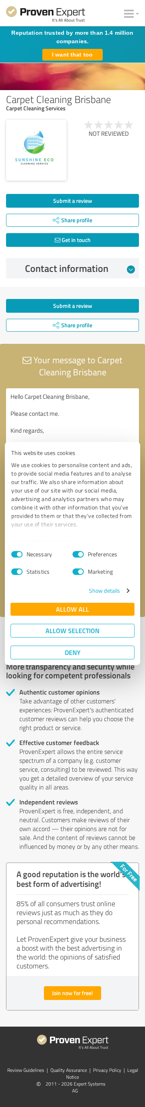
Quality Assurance (68, 1070)
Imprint (20, 541)
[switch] (78, 554)
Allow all (72, 609)
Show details (104, 590)
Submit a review (72, 200)
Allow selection (72, 630)
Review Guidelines (25, 1070)
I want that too (72, 54)
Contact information (66, 268)
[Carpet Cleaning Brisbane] (36, 150)
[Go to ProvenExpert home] (45, 15)
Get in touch (75, 240)
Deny (73, 652)
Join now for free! (72, 993)
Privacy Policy (51, 541)
